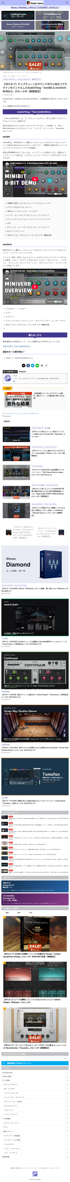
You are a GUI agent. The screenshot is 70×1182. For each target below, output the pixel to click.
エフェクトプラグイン (10, 413)
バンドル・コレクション (23, 413)
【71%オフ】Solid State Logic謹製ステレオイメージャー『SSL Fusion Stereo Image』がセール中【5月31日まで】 (47, 472)
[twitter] (23, 365)
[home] (14, 381)
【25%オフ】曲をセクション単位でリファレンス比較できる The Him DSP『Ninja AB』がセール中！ (48, 434)
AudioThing (8, 416)
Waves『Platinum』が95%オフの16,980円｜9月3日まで (35, 7)
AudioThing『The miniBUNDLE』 (17, 346)
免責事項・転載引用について (18, 1168)
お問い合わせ (44, 1168)
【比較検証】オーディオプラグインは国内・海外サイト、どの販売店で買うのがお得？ (48, 395)
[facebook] (28, 365)
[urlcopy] (46, 365)
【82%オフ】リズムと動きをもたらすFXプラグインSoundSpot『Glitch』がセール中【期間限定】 (48, 453)
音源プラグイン (35, 413)
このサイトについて (54, 1168)
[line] (37, 365)
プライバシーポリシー (32, 1168)
